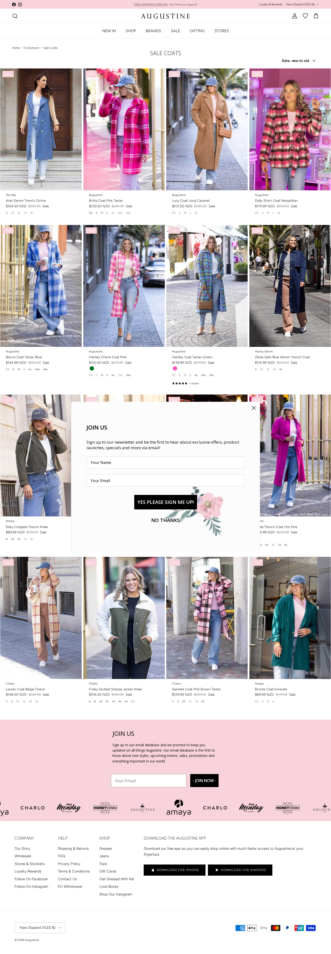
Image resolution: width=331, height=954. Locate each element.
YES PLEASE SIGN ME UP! (165, 502)
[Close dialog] (254, 408)
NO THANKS (165, 520)
